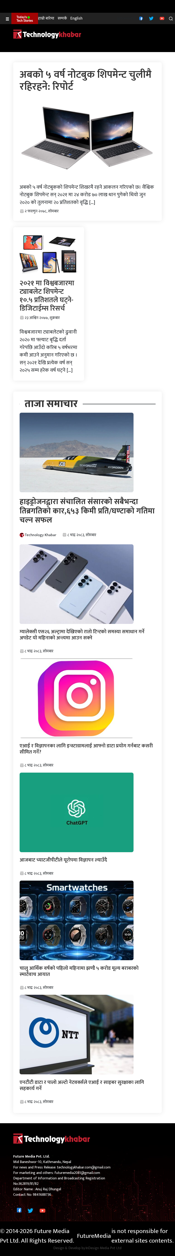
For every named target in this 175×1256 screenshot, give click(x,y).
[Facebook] (140, 18)
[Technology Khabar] (47, 34)
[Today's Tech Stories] (24, 18)
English (76, 18)
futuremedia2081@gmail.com (77, 1173)
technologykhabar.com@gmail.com (84, 1167)
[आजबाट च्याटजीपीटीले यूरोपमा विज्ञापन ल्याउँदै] (77, 812)
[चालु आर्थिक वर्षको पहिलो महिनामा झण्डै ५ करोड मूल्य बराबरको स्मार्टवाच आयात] (77, 920)
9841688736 (42, 1195)
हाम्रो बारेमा (46, 18)
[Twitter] (151, 18)
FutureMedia (94, 1236)
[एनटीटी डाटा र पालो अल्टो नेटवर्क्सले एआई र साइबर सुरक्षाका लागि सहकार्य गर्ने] (77, 1034)
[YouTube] (161, 18)
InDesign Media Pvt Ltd (103, 1248)
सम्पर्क (62, 18)
